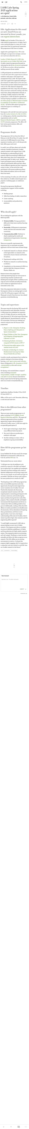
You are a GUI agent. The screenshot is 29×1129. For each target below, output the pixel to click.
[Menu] (2, 2)
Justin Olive (8, 18)
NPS (11, 458)
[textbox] (14, 581)
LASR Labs (14, 18)
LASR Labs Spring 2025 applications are (10, 10)
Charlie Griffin (13, 16)
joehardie (3, 18)
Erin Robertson (5, 16)
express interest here (12, 36)
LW (6, 2)
